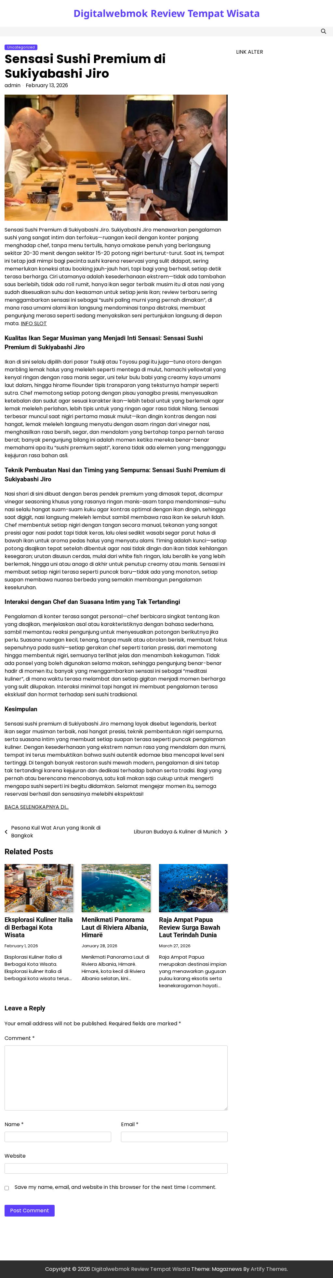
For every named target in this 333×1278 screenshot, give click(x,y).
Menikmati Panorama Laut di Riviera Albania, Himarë (115, 927)
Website (15, 1156)
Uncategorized (21, 47)
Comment (20, 1038)
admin (12, 85)
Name (14, 1124)
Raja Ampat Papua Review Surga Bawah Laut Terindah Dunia (189, 927)
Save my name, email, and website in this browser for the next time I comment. (115, 1187)
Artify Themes (269, 1269)
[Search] (323, 31)
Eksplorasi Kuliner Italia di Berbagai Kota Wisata (39, 927)
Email (130, 1124)
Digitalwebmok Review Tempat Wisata (166, 13)
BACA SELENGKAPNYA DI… (37, 807)
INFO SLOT (34, 323)
